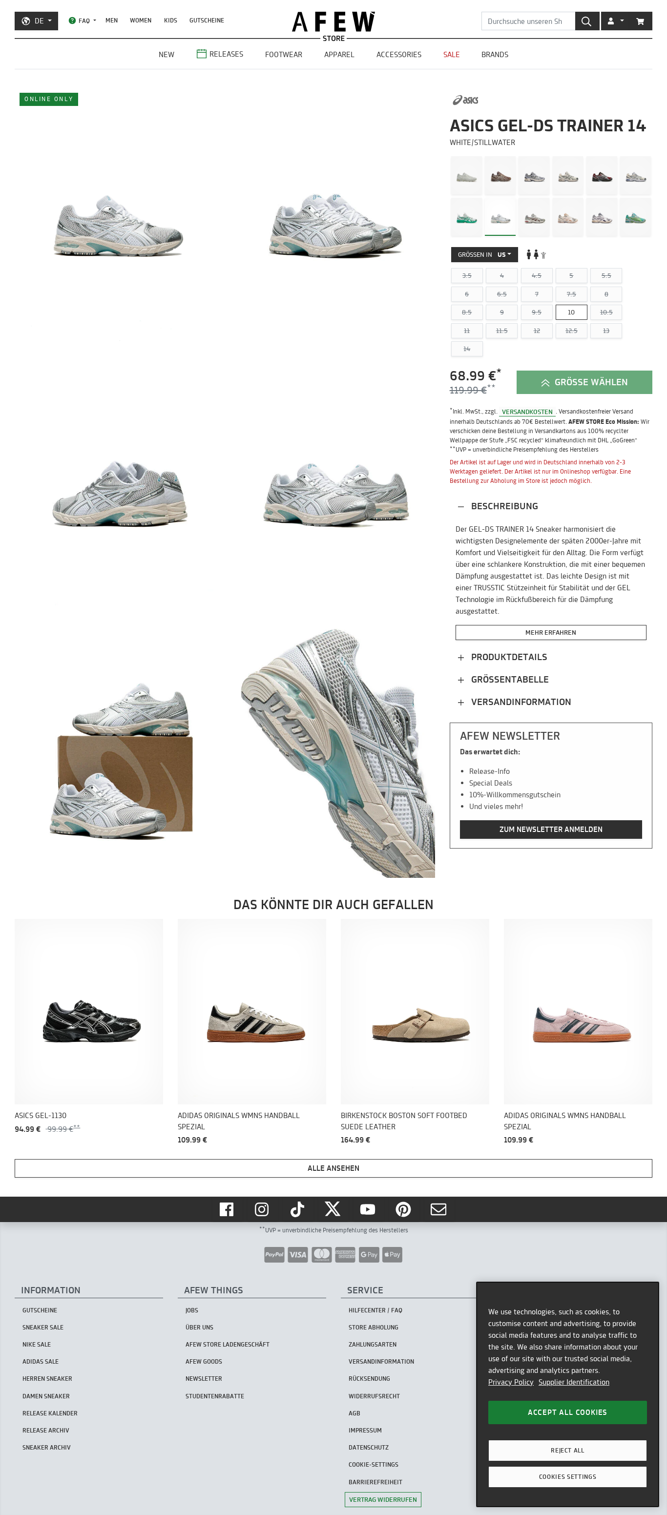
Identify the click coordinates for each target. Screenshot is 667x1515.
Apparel (339, 54)
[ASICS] (465, 100)
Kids (170, 20)
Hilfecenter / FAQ (375, 1310)
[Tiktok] (298, 1209)
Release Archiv (45, 1430)
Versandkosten (527, 411)
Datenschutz (369, 1447)
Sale (451, 54)
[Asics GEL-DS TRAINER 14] (466, 175)
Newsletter (204, 1378)
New (166, 54)
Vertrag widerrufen (383, 1499)
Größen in (482, 254)
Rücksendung (369, 1378)
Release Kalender (50, 1413)
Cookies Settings (568, 1476)
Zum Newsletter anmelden (551, 829)
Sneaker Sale (42, 1327)
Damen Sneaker (46, 1396)
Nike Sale (36, 1344)
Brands (494, 54)
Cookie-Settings (373, 1464)
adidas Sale (40, 1361)
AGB (354, 1413)
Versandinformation (520, 701)
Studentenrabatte (215, 1396)
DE (39, 20)
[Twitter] (333, 1209)
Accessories (398, 54)
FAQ (84, 20)
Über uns (199, 1327)
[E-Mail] (439, 1209)
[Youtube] (369, 1209)
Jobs (192, 1310)
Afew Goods (204, 1361)
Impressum (365, 1430)
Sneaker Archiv (46, 1447)
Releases (226, 54)
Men (111, 20)
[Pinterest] (404, 1209)
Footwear (283, 54)
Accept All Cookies (567, 1412)
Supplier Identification (574, 1382)
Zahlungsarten (372, 1344)
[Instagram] (263, 1209)
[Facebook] (227, 1209)
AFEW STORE (333, 22)
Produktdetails (508, 657)
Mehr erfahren (550, 632)
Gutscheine (206, 20)
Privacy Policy (511, 1382)
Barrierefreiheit (375, 1482)
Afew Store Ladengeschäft (228, 1344)
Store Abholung (373, 1327)
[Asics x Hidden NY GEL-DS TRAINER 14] (466, 216)
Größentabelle (509, 679)
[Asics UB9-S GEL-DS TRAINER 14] (635, 216)
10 (571, 312)
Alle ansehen (333, 1168)
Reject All (567, 1450)
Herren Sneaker (47, 1378)
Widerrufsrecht (374, 1396)
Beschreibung (503, 506)
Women (140, 20)
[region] (567, 1394)
